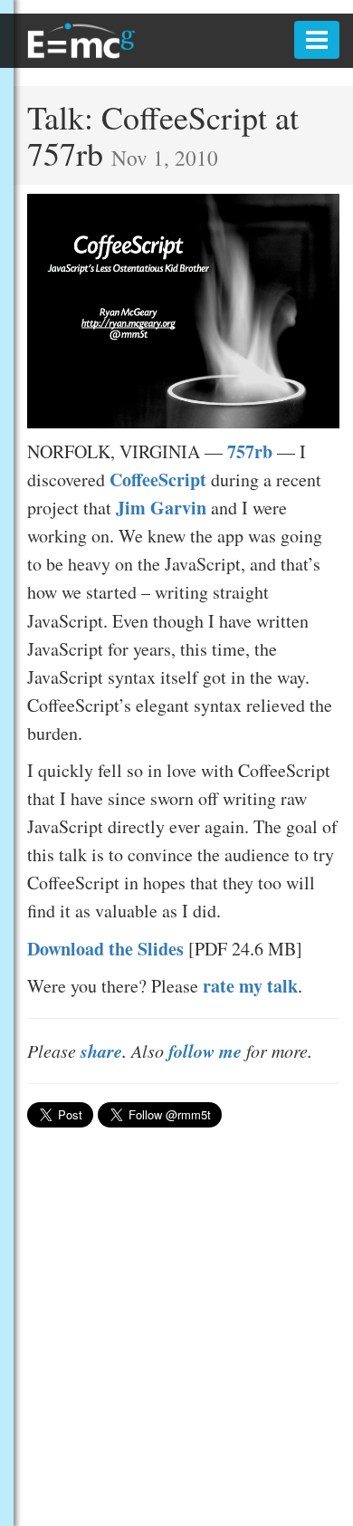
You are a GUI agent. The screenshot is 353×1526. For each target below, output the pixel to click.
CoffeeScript (158, 479)
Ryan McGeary (81, 41)
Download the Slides (105, 949)
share (101, 1050)
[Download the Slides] (183, 308)
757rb (249, 451)
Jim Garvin (161, 507)
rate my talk (250, 986)
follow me (205, 1050)
